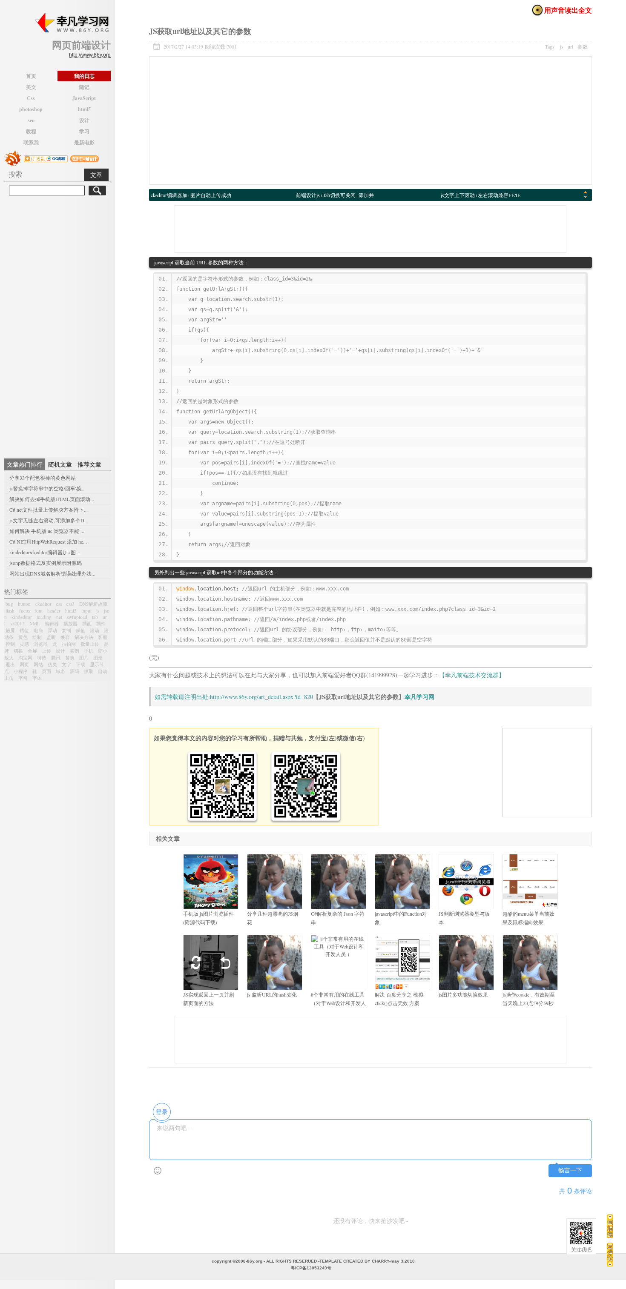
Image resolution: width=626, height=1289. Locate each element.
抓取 (88, 671)
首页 (31, 76)
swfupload (77, 617)
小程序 (21, 671)
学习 (84, 131)
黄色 (23, 637)
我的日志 (84, 76)
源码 (74, 671)
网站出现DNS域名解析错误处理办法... (52, 573)
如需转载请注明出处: (182, 697)
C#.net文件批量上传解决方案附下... (48, 509)
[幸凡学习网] (71, 23)
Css (31, 98)
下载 (80, 664)
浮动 (52, 630)
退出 (10, 664)
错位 (24, 630)
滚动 (94, 630)
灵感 (24, 644)
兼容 (65, 637)
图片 (84, 657)
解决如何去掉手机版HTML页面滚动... (51, 499)
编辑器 (52, 623)
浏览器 (41, 644)
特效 (41, 657)
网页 (24, 664)
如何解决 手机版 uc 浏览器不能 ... (46, 530)
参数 (582, 46)
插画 (87, 623)
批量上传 (89, 644)
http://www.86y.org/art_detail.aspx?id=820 (261, 697)
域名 (60, 671)
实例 (74, 650)
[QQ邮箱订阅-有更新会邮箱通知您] (84, 157)
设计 (84, 120)
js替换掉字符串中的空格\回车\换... (47, 488)
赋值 (80, 630)
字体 (37, 678)
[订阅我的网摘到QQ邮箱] (46, 157)
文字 (66, 664)
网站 (38, 664)
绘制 (37, 637)
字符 (23, 678)
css (59, 604)
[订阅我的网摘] (12, 157)
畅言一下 (570, 1170)
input (86, 610)
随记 (84, 87)
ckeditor (43, 604)
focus (24, 610)
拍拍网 (69, 644)
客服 (102, 637)
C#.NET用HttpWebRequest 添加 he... (48, 541)
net (59, 617)
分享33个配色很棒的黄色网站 (42, 477)
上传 (46, 650)
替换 (70, 657)
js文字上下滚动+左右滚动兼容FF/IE (480, 195)
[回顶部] (610, 1226)
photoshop (31, 109)
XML (34, 623)
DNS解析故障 (93, 604)
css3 (70, 604)
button (24, 604)
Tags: (566, 46)
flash (10, 610)
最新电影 (84, 142)
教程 (31, 131)
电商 (38, 630)
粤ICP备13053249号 (311, 1268)
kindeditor (21, 617)
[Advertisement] (57, 325)
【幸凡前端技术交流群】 (472, 675)
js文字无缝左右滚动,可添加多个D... (48, 520)
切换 (18, 650)
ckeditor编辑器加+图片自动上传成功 (191, 195)
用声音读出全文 (568, 10)
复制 (66, 630)
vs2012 (17, 623)
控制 (10, 644)
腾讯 (55, 657)
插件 (101, 623)
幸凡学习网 (419, 696)
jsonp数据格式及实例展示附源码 (45, 562)
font (38, 610)
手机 (88, 650)
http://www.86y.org (90, 55)
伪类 (52, 664)
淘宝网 (25, 657)
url (570, 46)
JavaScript (84, 98)
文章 (96, 175)
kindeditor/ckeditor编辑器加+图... (44, 552)
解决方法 (84, 637)
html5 (84, 109)
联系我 (31, 142)
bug (9, 604)
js (97, 610)
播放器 (70, 623)
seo (31, 120)
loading (44, 617)
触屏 (10, 630)
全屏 (32, 650)
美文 (31, 87)
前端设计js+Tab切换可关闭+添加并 (335, 195)
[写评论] (610, 1254)
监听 (51, 637)
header (53, 610)
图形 (98, 657)
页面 (46, 671)
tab (95, 617)
